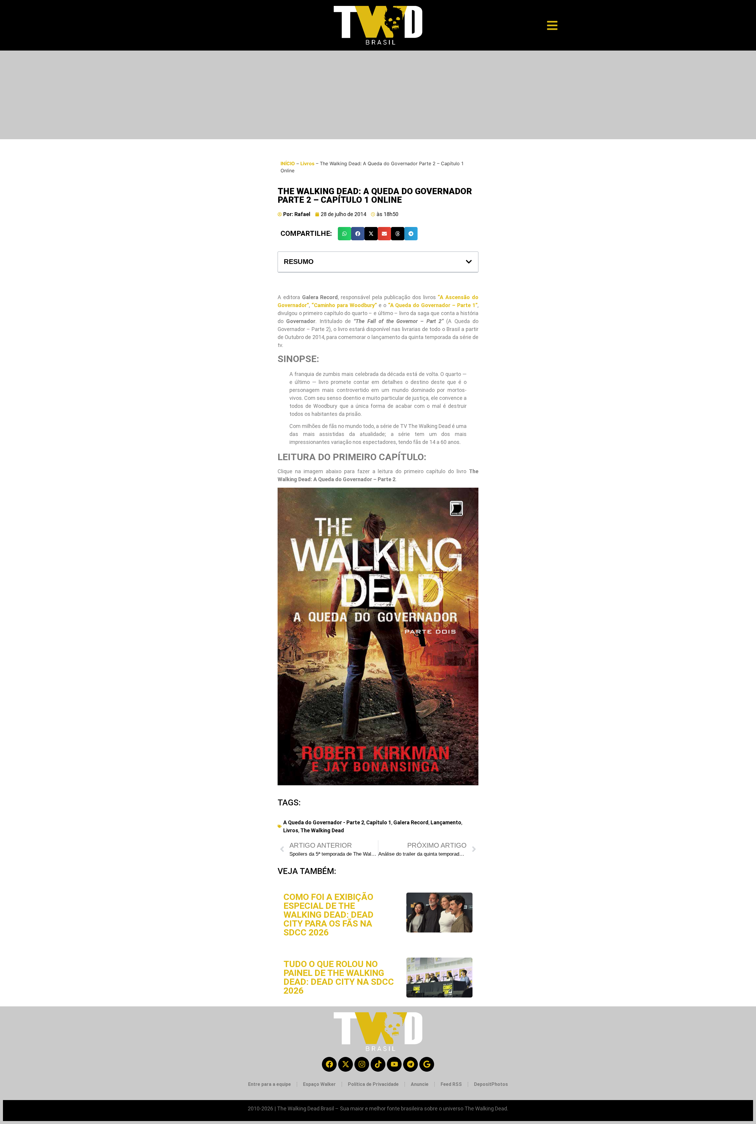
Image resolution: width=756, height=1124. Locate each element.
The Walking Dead (322, 830)
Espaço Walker (319, 1084)
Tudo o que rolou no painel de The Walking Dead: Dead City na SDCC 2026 (339, 977)
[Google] (426, 1064)
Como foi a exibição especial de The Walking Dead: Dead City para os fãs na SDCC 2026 (329, 915)
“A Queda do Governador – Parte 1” (433, 305)
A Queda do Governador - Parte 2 (323, 822)
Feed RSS (451, 1084)
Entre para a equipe (269, 1084)
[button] (344, 233)
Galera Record (410, 822)
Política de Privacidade (373, 1084)
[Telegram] (410, 1064)
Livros (307, 163)
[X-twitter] (345, 1064)
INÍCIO (288, 163)
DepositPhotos (491, 1084)
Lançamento (446, 822)
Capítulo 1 (378, 822)
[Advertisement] (378, 94)
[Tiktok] (378, 1064)
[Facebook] (329, 1064)
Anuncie (419, 1084)
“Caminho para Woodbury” (344, 305)
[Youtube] (394, 1064)
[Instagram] (361, 1064)
